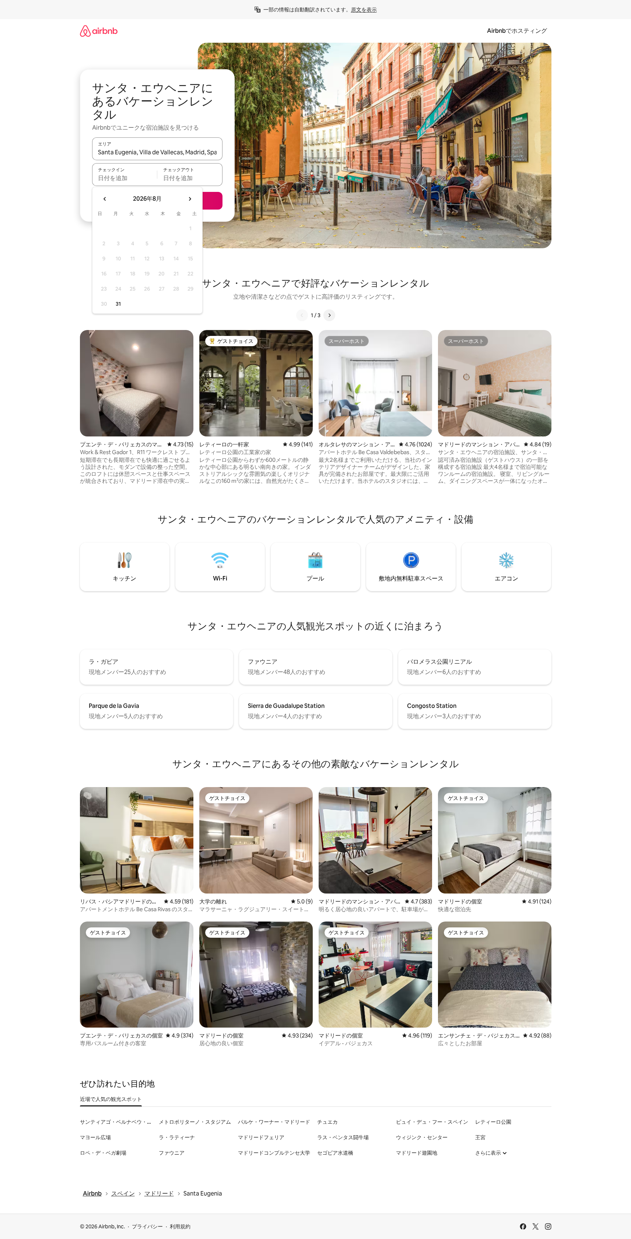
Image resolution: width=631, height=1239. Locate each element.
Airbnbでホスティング (517, 31)
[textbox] (124, 177)
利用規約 (180, 1226)
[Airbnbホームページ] (99, 30)
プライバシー (147, 1226)
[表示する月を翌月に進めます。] (189, 199)
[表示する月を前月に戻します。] (105, 199)
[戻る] (302, 315)
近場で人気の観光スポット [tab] (111, 1099)
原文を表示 (364, 9)
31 (118, 304)
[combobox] (157, 152)
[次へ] (329, 315)
